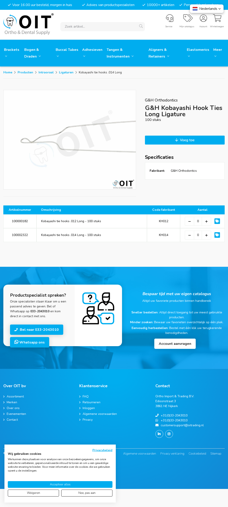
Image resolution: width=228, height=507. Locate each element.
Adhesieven (92, 49)
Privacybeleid (102, 450)
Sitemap (215, 453)
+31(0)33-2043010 (174, 415)
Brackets (11, 49)
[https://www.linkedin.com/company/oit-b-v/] (159, 434)
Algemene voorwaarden (139, 453)
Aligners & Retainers (158, 53)
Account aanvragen (175, 343)
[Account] (203, 20)
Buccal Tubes (67, 49)
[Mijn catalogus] (188, 20)
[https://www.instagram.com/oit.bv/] (169, 434)
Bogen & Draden (31, 53)
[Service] (169, 20)
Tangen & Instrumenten (118, 53)
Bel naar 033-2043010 (39, 329)
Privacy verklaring (172, 453)
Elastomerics (198, 49)
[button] (207, 8)
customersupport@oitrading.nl (182, 425)
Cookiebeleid (197, 453)
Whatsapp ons (31, 342)
